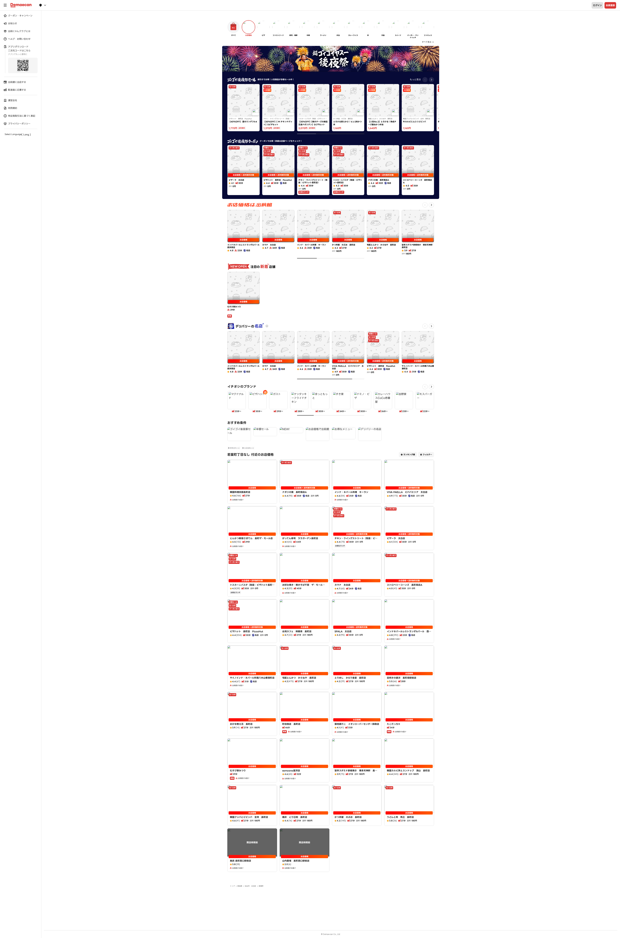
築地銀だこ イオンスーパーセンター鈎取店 (357, 724)
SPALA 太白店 (343, 631)
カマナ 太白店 (342, 585)
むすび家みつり (238, 770)
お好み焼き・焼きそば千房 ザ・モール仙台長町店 (303, 586)
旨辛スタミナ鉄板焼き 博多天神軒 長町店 (356, 772)
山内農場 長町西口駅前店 (295, 861)
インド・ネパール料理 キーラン (351, 492)
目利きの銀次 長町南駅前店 (401, 678)
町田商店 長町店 (291, 724)
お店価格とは (249, 448)
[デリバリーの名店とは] (266, 326)
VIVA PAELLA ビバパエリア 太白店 (407, 492)
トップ (232, 886)
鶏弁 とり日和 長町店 (294, 817)
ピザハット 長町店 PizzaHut (246, 631)
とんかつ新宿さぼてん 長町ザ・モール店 (251, 538)
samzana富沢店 (291, 770)
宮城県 (239, 886)
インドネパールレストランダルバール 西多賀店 (409, 633)
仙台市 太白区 (250, 886)
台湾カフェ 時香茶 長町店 (296, 631)
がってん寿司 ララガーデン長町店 (300, 538)
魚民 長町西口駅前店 (240, 861)
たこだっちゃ (393, 724)
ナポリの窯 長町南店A (294, 492)
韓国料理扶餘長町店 (240, 492)
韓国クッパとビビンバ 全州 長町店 (249, 817)
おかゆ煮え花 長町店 (241, 724)
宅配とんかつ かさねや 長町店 (299, 678)
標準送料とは (235, 448)
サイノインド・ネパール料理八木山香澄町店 (252, 678)
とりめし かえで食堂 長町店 (350, 678)
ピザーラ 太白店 (396, 538)
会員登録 (610, 5)
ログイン (597, 5)
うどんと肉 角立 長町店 (400, 817)
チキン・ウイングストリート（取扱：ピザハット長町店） (356, 540)
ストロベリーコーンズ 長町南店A (404, 585)
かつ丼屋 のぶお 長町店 (348, 817)
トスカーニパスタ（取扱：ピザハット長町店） (251, 586)
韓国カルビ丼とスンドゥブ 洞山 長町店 (408, 770)
